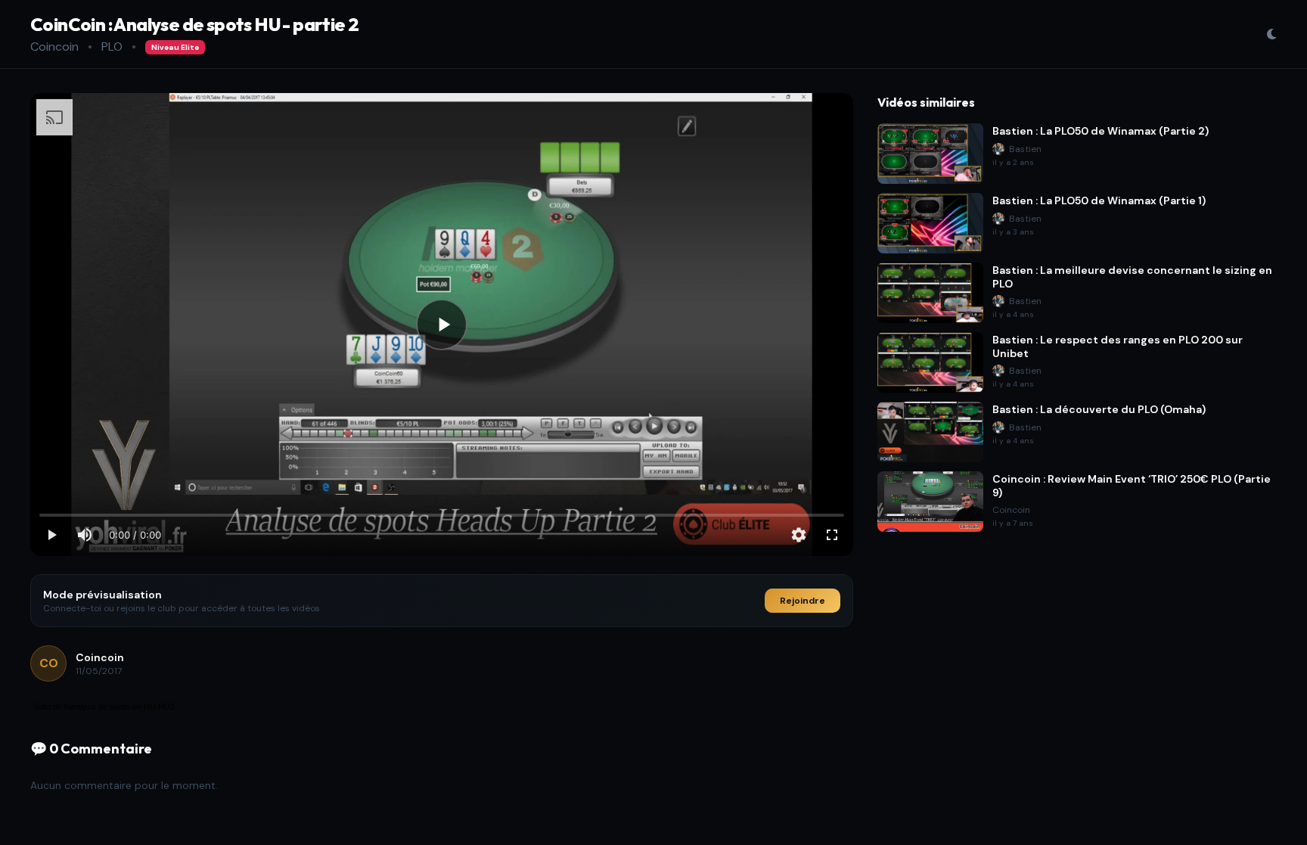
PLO (112, 46)
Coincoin (54, 46)
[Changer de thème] (1271, 34)
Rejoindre (802, 601)
